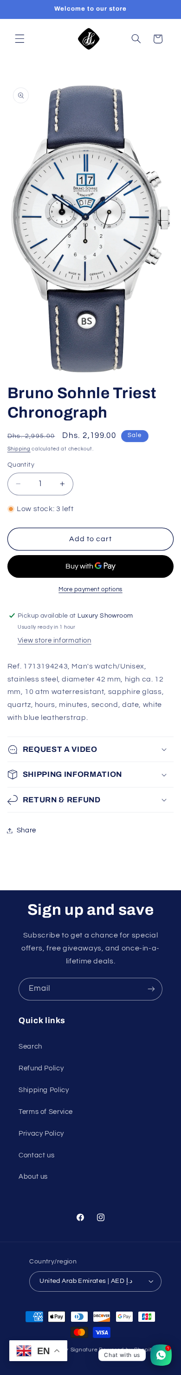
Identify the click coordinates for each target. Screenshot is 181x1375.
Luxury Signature (74, 1349)
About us (33, 1176)
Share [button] (26, 830)
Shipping (19, 448)
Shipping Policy (44, 1090)
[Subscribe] (151, 989)
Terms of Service (46, 1111)
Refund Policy (41, 1068)
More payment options (90, 590)
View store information (54, 640)
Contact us (36, 1155)
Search (30, 1046)
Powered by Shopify (127, 1349)
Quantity (20, 465)
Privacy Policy (41, 1133)
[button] (19, 39)
